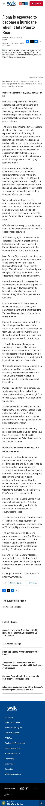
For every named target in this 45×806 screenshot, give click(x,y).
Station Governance (12, 753)
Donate (37, 4)
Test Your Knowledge (11, 643)
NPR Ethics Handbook (13, 774)
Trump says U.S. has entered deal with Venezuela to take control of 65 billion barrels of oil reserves (22, 665)
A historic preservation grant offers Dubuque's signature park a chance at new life (22, 688)
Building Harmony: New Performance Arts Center (20, 653)
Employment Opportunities (15, 743)
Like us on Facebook (12, 733)
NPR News (33, 583)
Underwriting (10, 764)
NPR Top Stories (16, 583)
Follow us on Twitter (12, 722)
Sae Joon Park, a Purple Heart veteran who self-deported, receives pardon (20, 677)
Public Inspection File (12, 748)
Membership (9, 759)
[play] (3, 803)
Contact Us (9, 769)
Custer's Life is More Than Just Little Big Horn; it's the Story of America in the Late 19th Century (20, 633)
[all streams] (42, 803)
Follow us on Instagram (13, 728)
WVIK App (8, 738)
